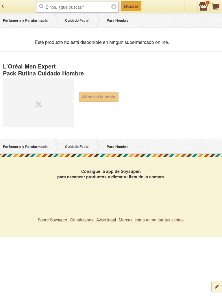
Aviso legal (106, 220)
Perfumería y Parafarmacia (25, 20)
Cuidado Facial (77, 20)
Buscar (131, 6)
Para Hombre (118, 20)
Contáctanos (81, 220)
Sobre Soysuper (52, 220)
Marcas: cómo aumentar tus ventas (151, 220)
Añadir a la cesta (98, 96)
